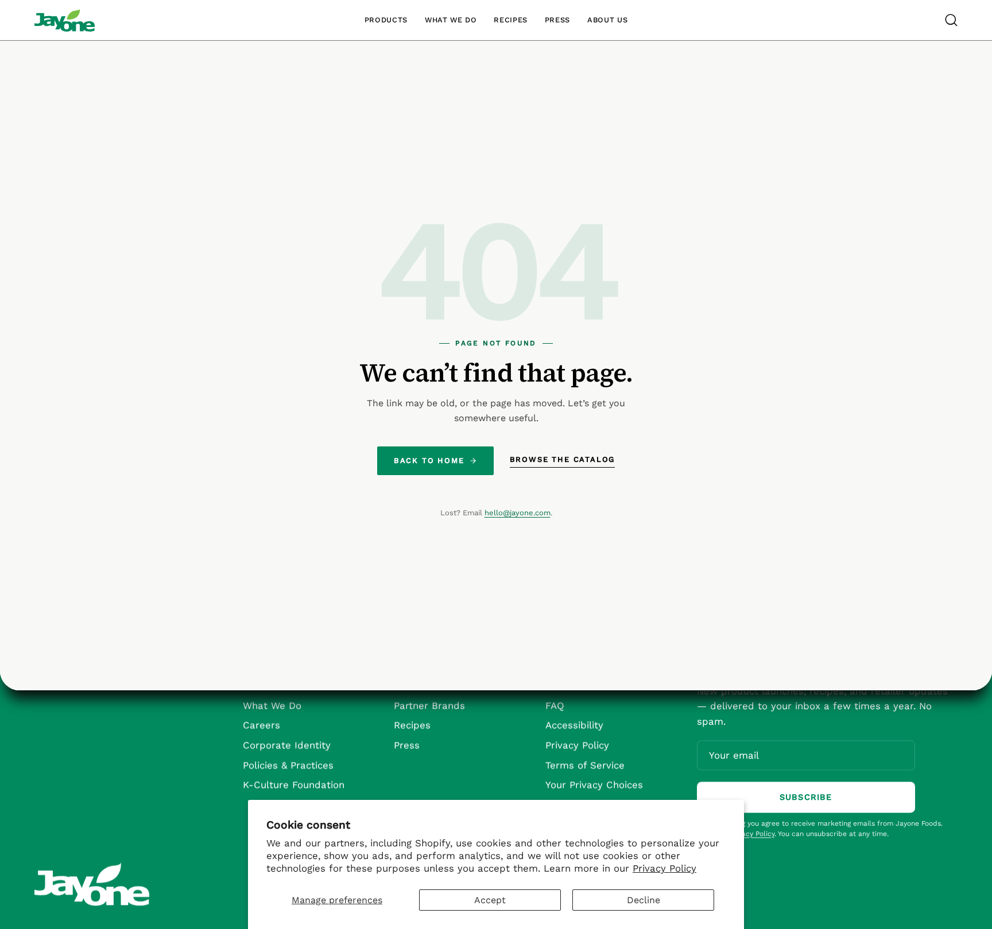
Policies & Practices (288, 765)
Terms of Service (585, 765)
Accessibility (574, 724)
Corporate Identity (287, 745)
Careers (261, 724)
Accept (490, 900)
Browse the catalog (562, 459)
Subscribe (806, 797)
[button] (951, 20)
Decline (643, 900)
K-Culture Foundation (293, 784)
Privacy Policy (664, 868)
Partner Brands (429, 705)
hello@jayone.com (518, 512)
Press (407, 745)
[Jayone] (64, 20)
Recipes (412, 724)
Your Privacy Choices (594, 784)
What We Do (272, 705)
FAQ (554, 705)
